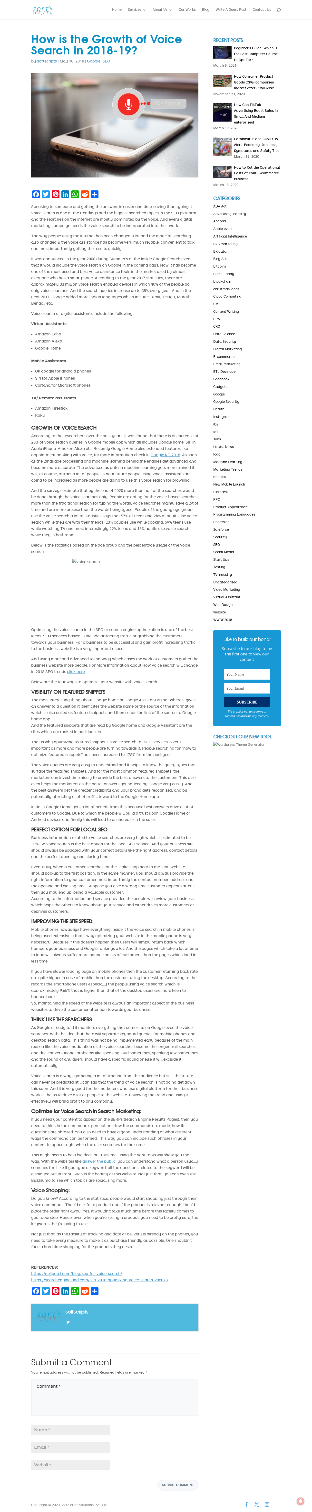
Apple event (223, 229)
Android (219, 221)
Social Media (223, 552)
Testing (219, 567)
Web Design (223, 605)
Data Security (224, 341)
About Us (160, 9)
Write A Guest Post (231, 9)
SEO (106, 61)
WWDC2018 (222, 620)
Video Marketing (226, 589)
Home (117, 9)
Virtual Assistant (226, 597)
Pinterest (220, 492)
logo (216, 454)
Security (220, 537)
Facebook (221, 379)
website (219, 612)
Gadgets (220, 387)
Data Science (224, 334)
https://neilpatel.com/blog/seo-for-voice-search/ (76, 1274)
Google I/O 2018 (165, 455)
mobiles (219, 477)
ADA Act (220, 206)
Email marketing (227, 364)
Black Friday (223, 274)
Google (93, 61)
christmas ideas (226, 289)
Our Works (187, 9)
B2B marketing (225, 244)
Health (218, 409)
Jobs (217, 439)
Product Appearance (230, 507)
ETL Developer (225, 371)
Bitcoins (219, 266)
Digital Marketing (227, 349)
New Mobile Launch (229, 484)
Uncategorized (225, 582)
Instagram (222, 417)
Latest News (223, 447)
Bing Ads (220, 259)
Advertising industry (229, 214)
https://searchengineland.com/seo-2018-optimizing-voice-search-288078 (99, 1280)
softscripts (47, 61)
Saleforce (221, 529)
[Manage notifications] (300, 1501)
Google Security (226, 402)
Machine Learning (227, 462)
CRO (216, 326)
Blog (205, 9)
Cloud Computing (227, 296)
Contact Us (262, 9)
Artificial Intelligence (230, 236)
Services (134, 9)
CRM (217, 319)
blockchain (222, 281)
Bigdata (219, 251)
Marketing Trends (227, 469)
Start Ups (221, 559)
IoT (215, 432)
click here (76, 672)
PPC (216, 499)
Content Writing (226, 311)
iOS (215, 424)
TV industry (222, 575)
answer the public (99, 1161)
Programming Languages (234, 514)
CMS (216, 304)
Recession (221, 522)
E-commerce (223, 357)
